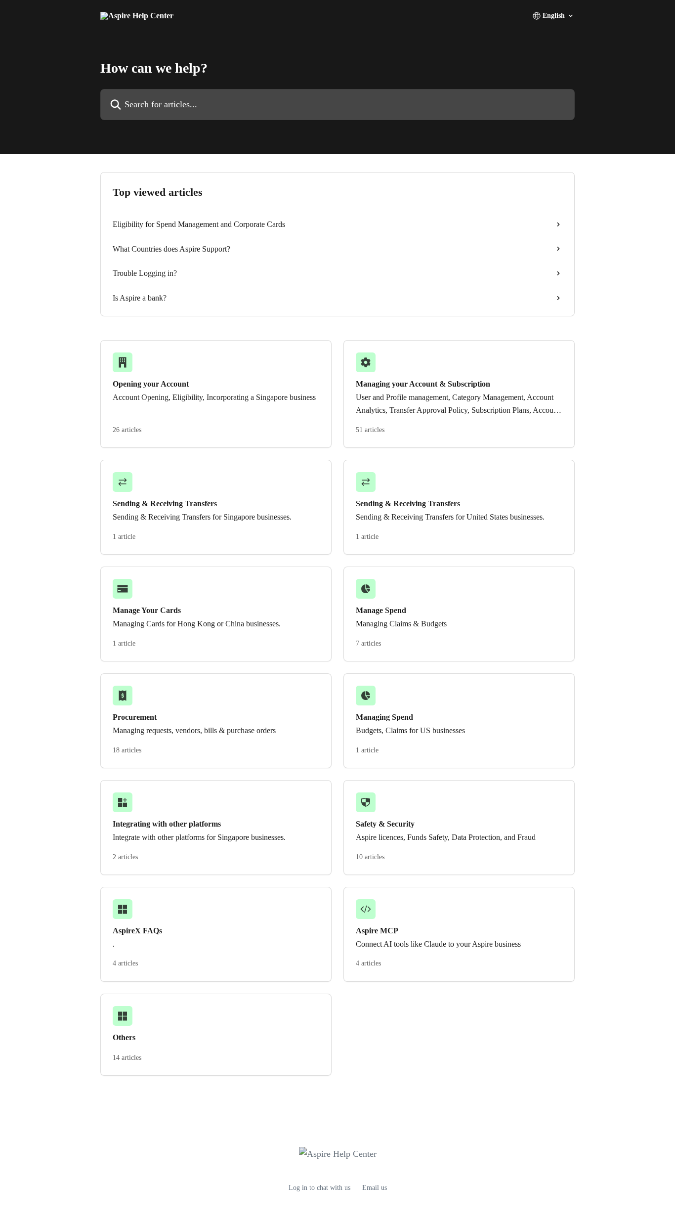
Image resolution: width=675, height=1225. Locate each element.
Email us (374, 1187)
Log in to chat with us (319, 1187)
